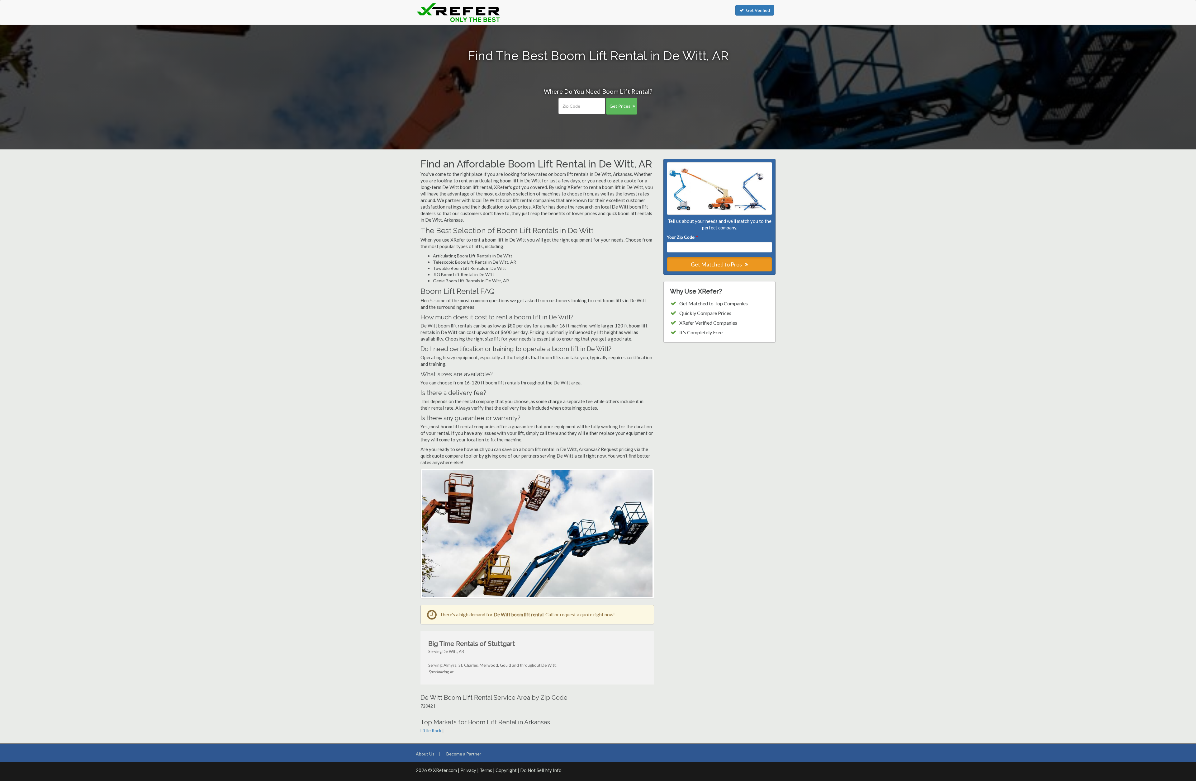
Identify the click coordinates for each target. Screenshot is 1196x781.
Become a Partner (463, 753)
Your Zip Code (682, 237)
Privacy (468, 770)
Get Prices (620, 106)
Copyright (506, 770)
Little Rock (430, 730)
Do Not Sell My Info (541, 770)
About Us (425, 753)
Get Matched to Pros (717, 264)
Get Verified (758, 10)
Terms (486, 770)
